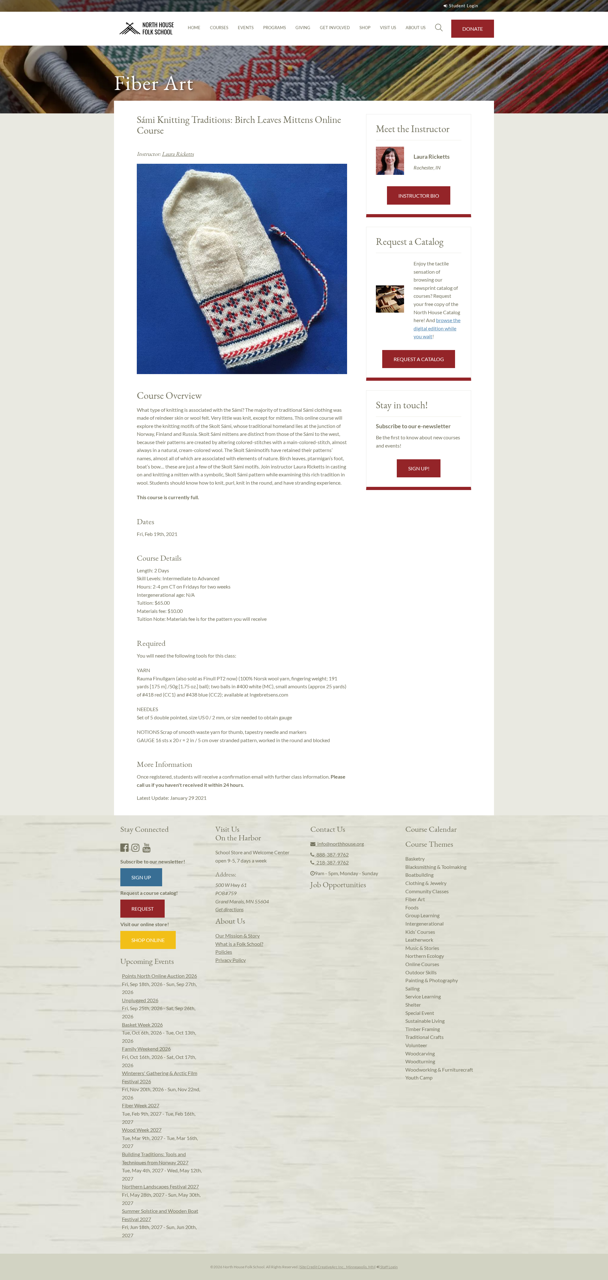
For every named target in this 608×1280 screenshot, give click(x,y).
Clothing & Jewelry (425, 883)
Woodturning (420, 1061)
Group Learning (422, 915)
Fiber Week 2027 (140, 1105)
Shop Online (148, 940)
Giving (302, 27)
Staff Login (389, 1266)
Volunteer (416, 1045)
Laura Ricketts (178, 153)
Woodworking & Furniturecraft (439, 1070)
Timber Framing (422, 1029)
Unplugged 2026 (140, 1000)
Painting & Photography (431, 980)
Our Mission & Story (237, 936)
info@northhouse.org (339, 844)
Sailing (412, 988)
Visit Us (388, 27)
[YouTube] (146, 847)
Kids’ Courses (420, 932)
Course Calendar (431, 829)
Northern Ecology (424, 956)
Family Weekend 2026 (146, 1049)
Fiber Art (415, 899)
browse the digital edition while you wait (437, 328)
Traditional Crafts (424, 1037)
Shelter (413, 1005)
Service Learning (423, 996)
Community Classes (427, 891)
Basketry (415, 859)
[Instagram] (135, 847)
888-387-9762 (331, 854)
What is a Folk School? (239, 944)
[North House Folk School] (147, 28)
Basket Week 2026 (142, 1025)
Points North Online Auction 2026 (159, 976)
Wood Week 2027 (142, 1130)
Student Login (463, 5)
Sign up (141, 877)
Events (246, 27)
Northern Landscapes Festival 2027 (160, 1186)
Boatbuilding (419, 875)
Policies (223, 952)
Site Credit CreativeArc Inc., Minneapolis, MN (337, 1266)
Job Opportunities (338, 884)
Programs (274, 27)
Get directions (229, 909)
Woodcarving (420, 1053)
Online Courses (422, 964)
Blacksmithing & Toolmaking (435, 867)
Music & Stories (422, 948)
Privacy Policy (230, 960)
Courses (219, 27)
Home (194, 27)
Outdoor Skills (421, 972)
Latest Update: (171, 798)
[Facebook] (124, 847)
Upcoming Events (147, 961)
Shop (364, 27)
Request (142, 909)
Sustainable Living (425, 1021)
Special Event (419, 1013)
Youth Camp (419, 1077)
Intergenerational (424, 923)
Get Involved (335, 27)
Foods (412, 907)
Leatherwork (419, 940)
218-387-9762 (331, 862)
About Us (416, 27)
